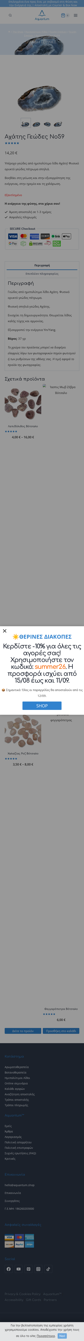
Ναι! (62, 1336)
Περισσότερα (46, 1336)
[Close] (4, 631)
